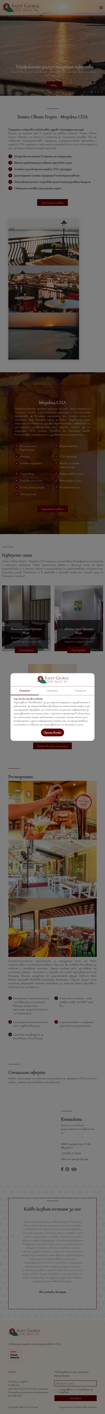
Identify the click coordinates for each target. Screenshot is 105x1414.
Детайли (52, 690)
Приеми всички (52, 732)
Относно (80, 690)
